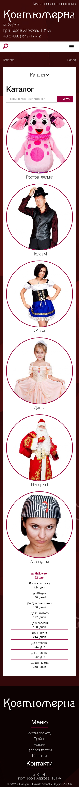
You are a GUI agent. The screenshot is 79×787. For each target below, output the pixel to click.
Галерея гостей (40, 750)
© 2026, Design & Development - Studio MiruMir (39, 784)
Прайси (39, 739)
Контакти (39, 756)
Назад (71, 60)
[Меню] (71, 46)
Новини (39, 744)
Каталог (38, 75)
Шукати (65, 99)
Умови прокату (39, 733)
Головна (8, 60)
